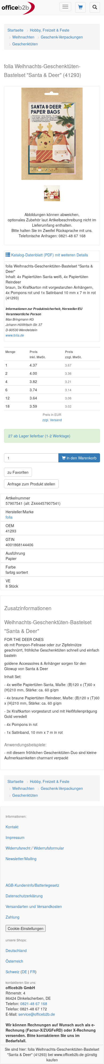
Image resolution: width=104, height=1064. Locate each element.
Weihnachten (23, 37)
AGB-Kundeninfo (20, 885)
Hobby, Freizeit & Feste (49, 30)
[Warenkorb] (80, 7)
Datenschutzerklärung (24, 895)
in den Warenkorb (81, 457)
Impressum (15, 837)
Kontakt (12, 826)
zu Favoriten (18, 472)
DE (24, 971)
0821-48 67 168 (33, 1003)
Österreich (14, 961)
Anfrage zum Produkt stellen (31, 483)
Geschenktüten (25, 43)
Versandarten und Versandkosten (34, 906)
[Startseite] (18, 6)
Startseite (15, 30)
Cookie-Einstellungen (25, 928)
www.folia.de (15, 335)
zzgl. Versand (52, 419)
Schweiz (12, 971)
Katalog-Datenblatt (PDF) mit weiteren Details (49, 254)
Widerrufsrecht (18, 848)
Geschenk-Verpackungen (62, 37)
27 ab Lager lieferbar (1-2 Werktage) (39, 435)
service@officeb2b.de (36, 1014)
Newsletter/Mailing (21, 858)
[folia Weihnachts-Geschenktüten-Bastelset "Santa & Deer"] (52, 134)
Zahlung (12, 917)
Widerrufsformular (49, 848)
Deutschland (16, 950)
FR (32, 971)
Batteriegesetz (47, 885)
